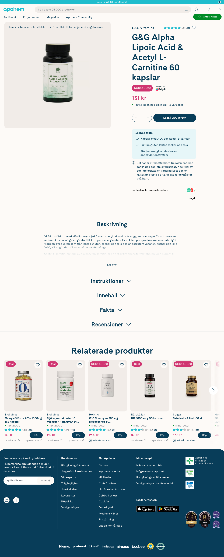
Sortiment (10, 17)
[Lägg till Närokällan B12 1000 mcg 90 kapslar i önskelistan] (163, 364)
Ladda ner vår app (110, 525)
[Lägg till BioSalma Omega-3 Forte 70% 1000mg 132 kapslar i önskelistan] (37, 364)
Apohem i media (109, 471)
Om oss (103, 465)
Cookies (104, 501)
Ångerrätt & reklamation (77, 471)
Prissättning (106, 519)
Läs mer (112, 264)
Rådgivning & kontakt (75, 465)
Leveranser (68, 495)
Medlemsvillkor (108, 513)
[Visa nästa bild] (213, 390)
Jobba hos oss (108, 495)
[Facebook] (16, 500)
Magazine (53, 17)
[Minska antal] (135, 118)
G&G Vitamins (143, 28)
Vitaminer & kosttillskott (33, 27)
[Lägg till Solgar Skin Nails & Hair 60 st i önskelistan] (206, 364)
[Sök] (185, 9)
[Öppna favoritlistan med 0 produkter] (207, 9)
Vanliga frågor (70, 507)
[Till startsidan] (14, 9)
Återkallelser (69, 489)
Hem (11, 27)
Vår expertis (68, 477)
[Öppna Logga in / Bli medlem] (196, 9)
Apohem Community (79, 17)
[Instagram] (7, 500)
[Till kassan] (218, 9)
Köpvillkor (68, 501)
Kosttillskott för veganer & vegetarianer (78, 27)
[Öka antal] (148, 118)
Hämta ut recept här (149, 465)
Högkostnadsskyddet (150, 471)
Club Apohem (108, 483)
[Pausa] (219, 2)
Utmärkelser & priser (112, 489)
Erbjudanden (31, 17)
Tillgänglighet (69, 483)
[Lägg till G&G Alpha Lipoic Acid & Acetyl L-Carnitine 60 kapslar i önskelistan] (194, 27)
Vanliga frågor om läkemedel (154, 483)
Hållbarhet (106, 477)
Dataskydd (106, 507)
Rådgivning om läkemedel (152, 477)
